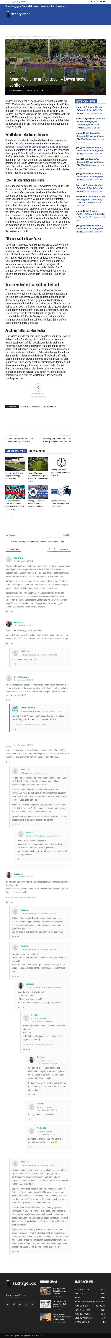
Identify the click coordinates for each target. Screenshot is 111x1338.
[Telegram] (49, 422)
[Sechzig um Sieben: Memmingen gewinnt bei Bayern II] (61, 462)
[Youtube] (104, 1)
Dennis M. (25, 910)
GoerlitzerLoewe (21, 677)
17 (44, 91)
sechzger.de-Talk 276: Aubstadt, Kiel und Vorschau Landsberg (36, 503)
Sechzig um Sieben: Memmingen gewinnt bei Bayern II (60, 472)
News (14, 36)
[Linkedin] (43, 422)
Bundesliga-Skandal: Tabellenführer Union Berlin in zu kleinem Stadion (62, 1316)
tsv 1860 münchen (49, 406)
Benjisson (18, 874)
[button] (102, 21)
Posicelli (29, 832)
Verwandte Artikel (16, 451)
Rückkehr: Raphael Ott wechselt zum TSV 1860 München (90, 136)
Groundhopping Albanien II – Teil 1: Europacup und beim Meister (56, 440)
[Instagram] (94, 1)
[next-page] (11, 514)
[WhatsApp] (37, 422)
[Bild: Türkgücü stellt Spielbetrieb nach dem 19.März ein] (45, 1291)
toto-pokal (36, 406)
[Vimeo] (100, 1)
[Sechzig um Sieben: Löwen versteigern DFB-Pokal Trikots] (61, 491)
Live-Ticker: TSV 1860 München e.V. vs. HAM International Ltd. (59, 1303)
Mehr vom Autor (37, 451)
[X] (97, 1)
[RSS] (26, 1304)
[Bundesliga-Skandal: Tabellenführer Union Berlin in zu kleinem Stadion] (45, 1317)
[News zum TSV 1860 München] (18, 14)
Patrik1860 (18, 558)
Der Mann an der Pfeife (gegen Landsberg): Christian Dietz (14, 475)
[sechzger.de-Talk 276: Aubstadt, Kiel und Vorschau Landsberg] (38, 491)
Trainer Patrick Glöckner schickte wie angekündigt (42, 146)
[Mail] (20, 1304)
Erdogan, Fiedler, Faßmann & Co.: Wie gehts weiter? (89, 110)
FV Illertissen (22, 110)
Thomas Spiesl (18, 91)
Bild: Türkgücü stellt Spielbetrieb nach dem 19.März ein (59, 1291)
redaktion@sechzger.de (17, 1297)
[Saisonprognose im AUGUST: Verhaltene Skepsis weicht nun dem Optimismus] (15, 491)
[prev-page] (7, 514)
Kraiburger (18, 622)
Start (7, 36)
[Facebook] (91, 1)
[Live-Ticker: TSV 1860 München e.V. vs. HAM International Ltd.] (45, 1304)
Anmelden (66, 535)
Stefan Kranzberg (28, 708)
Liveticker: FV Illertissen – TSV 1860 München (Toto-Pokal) (19, 440)
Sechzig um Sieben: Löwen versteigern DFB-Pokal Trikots (60, 503)
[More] (56, 422)
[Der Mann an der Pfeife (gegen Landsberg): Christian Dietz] (15, 464)
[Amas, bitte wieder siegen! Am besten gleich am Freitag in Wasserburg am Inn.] (38, 464)
